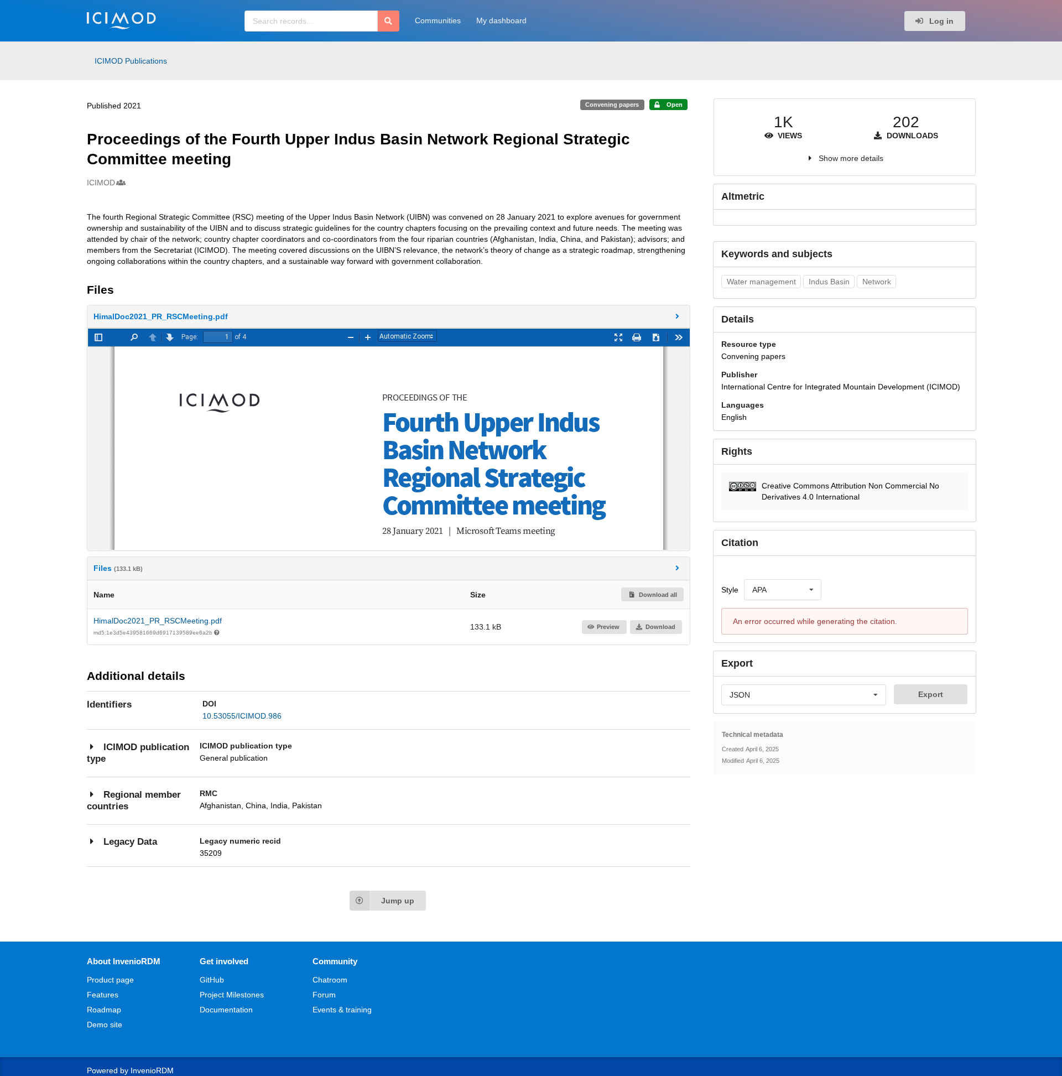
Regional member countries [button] (134, 800)
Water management (761, 281)
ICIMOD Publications (131, 60)
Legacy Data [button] (130, 841)
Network (876, 281)
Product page (110, 979)
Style (729, 589)
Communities (438, 20)
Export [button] (930, 694)
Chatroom (330, 979)
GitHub (212, 979)
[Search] (388, 21)
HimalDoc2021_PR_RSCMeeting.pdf (157, 620)
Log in (940, 21)
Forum (324, 994)
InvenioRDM (152, 1070)
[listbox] (782, 589)
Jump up (397, 900)
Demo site (104, 1024)
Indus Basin (829, 281)
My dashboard (501, 20)
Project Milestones (232, 994)
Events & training (342, 1009)
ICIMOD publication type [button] (138, 753)
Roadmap (104, 1009)
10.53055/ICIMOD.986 (242, 715)
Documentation (226, 1009)
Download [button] (660, 626)
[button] (388, 316)
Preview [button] (608, 626)
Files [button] (118, 568)
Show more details (851, 158)
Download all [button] (657, 594)
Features (102, 994)
